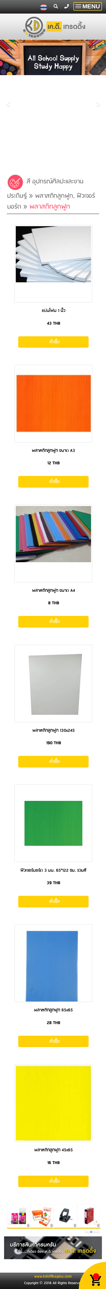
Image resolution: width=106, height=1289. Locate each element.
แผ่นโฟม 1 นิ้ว (53, 310)
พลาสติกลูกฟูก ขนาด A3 (53, 450)
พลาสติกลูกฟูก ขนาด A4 (53, 590)
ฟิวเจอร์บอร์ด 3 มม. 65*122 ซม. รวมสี (53, 870)
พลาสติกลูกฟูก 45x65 (53, 1150)
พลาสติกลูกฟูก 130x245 (53, 730)
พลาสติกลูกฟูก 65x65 (53, 1010)
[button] (8, 101)
